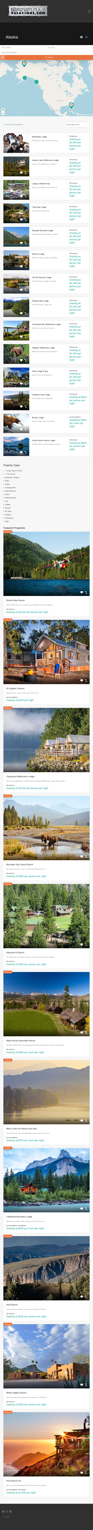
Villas (7, 521)
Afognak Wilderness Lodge (43, 348)
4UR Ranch (12, 1305)
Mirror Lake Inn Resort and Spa (21, 1128)
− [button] (3, 113)
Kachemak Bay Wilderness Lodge (46, 324)
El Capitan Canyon (15, 688)
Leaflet (79, 115)
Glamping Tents (10, 498)
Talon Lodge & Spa (40, 371)
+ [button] (3, 109)
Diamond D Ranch (15, 952)
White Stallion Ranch (16, 1393)
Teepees (8, 515)
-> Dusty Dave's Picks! (13, 471)
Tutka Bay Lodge (39, 207)
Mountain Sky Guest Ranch (19, 864)
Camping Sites (10, 488)
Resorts (8, 508)
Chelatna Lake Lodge (41, 395)
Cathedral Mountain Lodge (19, 1217)
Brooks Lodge (38, 418)
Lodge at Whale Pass (41, 184)
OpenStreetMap (88, 115)
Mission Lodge (38, 254)
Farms (7, 494)
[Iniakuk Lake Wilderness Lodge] (24, 64)
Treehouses (9, 518)
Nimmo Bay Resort (15, 600)
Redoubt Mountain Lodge (42, 231)
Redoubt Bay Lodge (40, 301)
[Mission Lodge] (71, 105)
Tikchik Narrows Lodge (41, 277)
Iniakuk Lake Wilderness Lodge (45, 160)
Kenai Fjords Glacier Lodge (43, 440)
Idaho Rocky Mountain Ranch (20, 1040)
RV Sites (8, 511)
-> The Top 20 (10, 474)
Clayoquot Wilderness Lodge (20, 776)
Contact (7, 1517)
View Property (16, 149)
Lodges (7, 504)
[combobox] (23, 47)
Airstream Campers (12, 477)
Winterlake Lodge (39, 137)
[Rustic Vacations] (27, 20)
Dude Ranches (10, 491)
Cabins (7, 484)
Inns (6, 501)
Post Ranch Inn (13, 1481)
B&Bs (7, 481)
